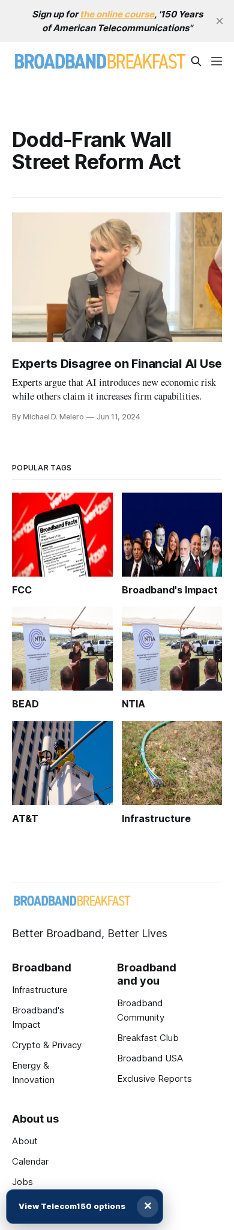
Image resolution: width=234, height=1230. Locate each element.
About (25, 1141)
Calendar (30, 1161)
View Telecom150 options (72, 1206)
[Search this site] (196, 61)
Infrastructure (40, 989)
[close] (219, 21)
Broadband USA (150, 1058)
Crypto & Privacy (47, 1045)
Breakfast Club (148, 1037)
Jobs (22, 1181)
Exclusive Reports (154, 1078)
